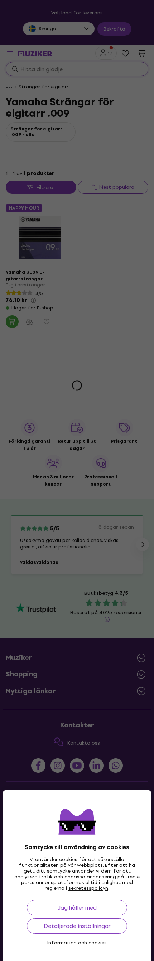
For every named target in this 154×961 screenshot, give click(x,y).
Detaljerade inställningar (77, 925)
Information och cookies (77, 943)
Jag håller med (77, 907)
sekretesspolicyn (88, 888)
